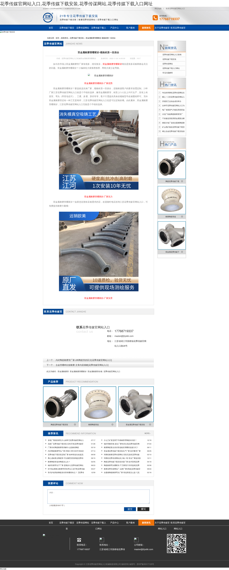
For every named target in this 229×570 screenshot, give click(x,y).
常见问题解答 (167, 73)
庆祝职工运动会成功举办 (171, 101)
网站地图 (158, 8)
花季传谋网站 (167, 64)
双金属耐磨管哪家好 (78, 371)
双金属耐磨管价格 (95, 371)
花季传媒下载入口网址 (171, 68)
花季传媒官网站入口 (112, 371)
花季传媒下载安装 (77, 38)
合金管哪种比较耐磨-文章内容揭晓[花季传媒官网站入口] (82, 364)
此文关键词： (52, 371)
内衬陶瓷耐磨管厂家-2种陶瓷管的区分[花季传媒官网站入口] (84, 360)
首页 (57, 38)
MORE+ (147, 433)
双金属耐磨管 (63, 371)
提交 (130, 509)
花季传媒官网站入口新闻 (171, 54)
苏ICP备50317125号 (145, 564)
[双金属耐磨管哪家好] (100, 75)
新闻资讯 (64, 38)
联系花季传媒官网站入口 (175, 8)
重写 (143, 509)
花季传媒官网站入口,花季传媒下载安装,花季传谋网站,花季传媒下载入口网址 (76, 3)
